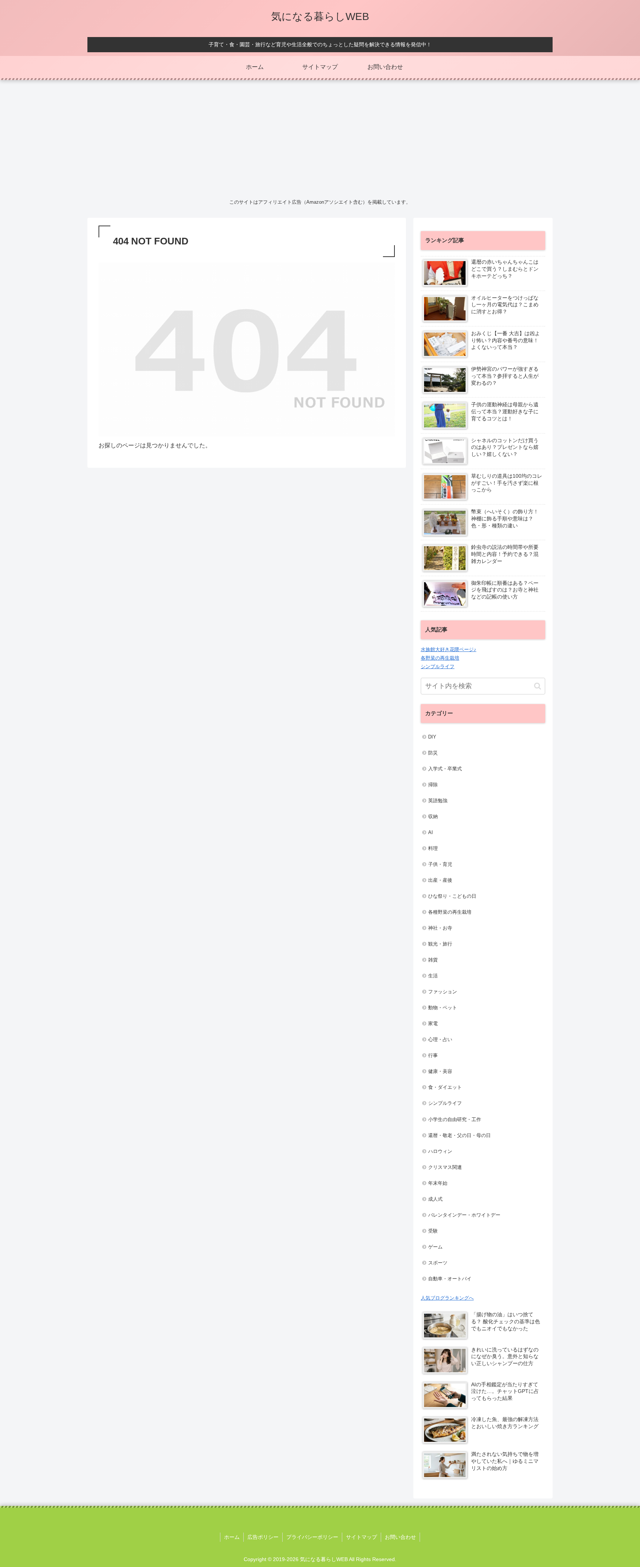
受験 (433, 1231)
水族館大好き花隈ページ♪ (448, 649)
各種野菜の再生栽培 (449, 912)
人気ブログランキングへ (447, 1298)
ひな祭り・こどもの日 (452, 896)
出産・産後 (440, 880)
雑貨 (433, 960)
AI (430, 832)
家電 (433, 1023)
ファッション (442, 991)
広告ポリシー (263, 1537)
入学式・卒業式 (445, 768)
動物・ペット (442, 1007)
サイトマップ (361, 1537)
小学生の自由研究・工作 (454, 1119)
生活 (433, 975)
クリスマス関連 (445, 1167)
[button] (537, 686)
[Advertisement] (320, 138)
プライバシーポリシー (312, 1537)
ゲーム (435, 1247)
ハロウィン (440, 1151)
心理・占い (440, 1039)
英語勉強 (437, 800)
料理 (433, 848)
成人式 (435, 1199)
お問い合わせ (400, 1537)
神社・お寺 (440, 928)
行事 (433, 1055)
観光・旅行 (440, 944)
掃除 (433, 784)
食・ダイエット (445, 1087)
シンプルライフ (437, 666)
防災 (433, 753)
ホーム (232, 1537)
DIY (432, 737)
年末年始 (437, 1183)
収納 (433, 816)
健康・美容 (440, 1071)
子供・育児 (440, 864)
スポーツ (437, 1263)
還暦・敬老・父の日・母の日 (459, 1135)
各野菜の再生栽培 (440, 658)
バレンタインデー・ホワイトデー (464, 1215)
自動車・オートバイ (449, 1278)
